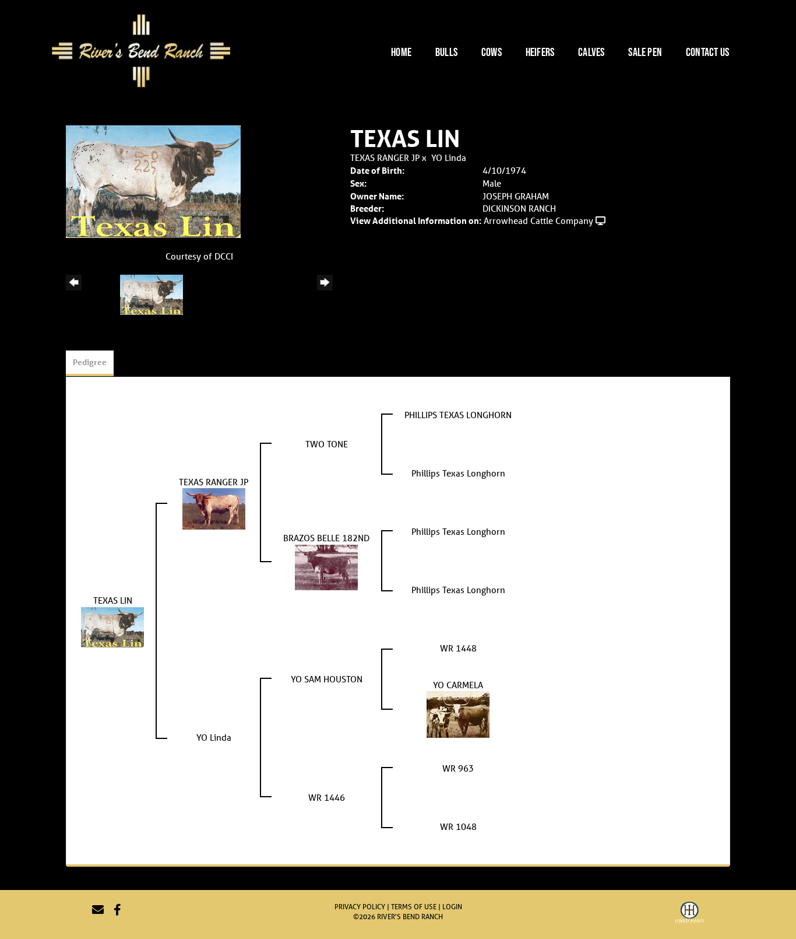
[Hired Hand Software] (689, 914)
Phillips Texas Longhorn (458, 473)
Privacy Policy (359, 907)
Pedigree (90, 361)
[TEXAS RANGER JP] (213, 507)
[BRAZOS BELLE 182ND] (326, 566)
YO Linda (448, 157)
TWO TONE (326, 444)
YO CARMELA (458, 685)
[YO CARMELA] (458, 713)
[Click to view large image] (153, 180)
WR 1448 (458, 648)
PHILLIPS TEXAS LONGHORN (458, 415)
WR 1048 (458, 826)
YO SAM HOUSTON (326, 679)
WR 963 (458, 768)
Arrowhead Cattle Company (538, 220)
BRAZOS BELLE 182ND (326, 538)
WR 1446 (326, 797)
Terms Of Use (413, 907)
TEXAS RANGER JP (385, 157)
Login (452, 907)
